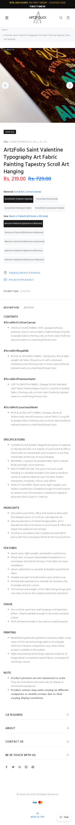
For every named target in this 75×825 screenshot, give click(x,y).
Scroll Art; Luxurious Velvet (49, 208)
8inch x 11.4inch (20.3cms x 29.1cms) (23, 224)
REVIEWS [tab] (29, 308)
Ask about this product (21, 280)
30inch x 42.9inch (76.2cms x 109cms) (24, 260)
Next (69, 85)
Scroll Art (25, 291)
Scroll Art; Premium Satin (18, 208)
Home (4, 30)
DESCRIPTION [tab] (11, 308)
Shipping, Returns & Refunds (24, 273)
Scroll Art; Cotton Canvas (18, 199)
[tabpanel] (37, 85)
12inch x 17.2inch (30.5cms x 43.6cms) (24, 233)
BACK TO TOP (37, 817)
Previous (5, 85)
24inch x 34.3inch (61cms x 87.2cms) (23, 251)
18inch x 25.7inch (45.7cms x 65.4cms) (24, 242)
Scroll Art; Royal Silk (47, 199)
